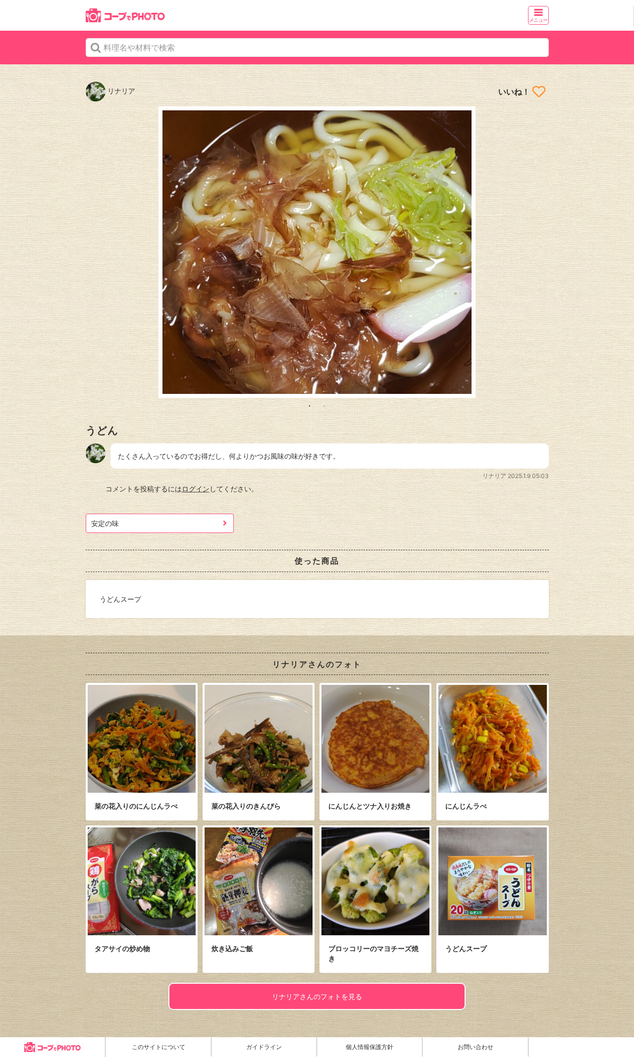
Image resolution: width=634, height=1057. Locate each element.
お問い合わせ (475, 1047)
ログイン (196, 488)
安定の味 (105, 523)
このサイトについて (158, 1047)
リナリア (120, 91)
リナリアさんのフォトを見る (317, 996)
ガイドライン (264, 1047)
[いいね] (538, 91)
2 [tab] (324, 405)
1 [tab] (310, 405)
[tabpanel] (317, 252)
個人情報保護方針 (369, 1047)
